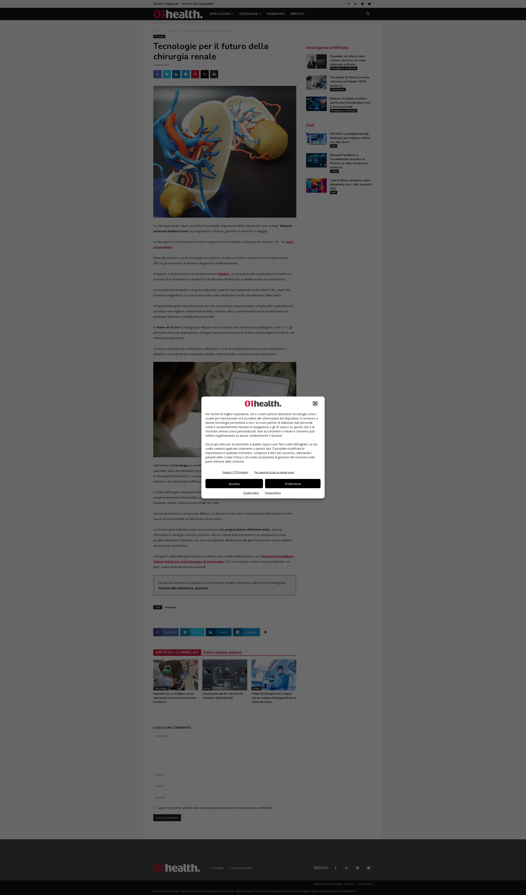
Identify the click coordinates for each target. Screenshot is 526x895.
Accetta (234, 484)
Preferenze (293, 484)
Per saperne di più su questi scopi (274, 472)
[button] (315, 404)
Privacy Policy (273, 493)
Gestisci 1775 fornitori (235, 472)
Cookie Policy (251, 493)
